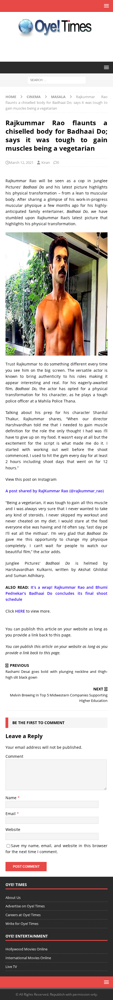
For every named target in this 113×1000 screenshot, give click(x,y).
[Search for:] (56, 79)
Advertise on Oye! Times (25, 906)
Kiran (45, 162)
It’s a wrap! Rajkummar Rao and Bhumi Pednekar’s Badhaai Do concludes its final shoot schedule (56, 593)
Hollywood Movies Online (26, 949)
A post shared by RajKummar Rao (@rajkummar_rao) (54, 490)
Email (11, 813)
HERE (20, 611)
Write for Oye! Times (21, 923)
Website (12, 829)
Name (11, 797)
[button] (105, 5)
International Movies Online (28, 957)
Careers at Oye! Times (23, 914)
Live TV (11, 966)
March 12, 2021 (21, 162)
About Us (13, 897)
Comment (14, 756)
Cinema (34, 96)
